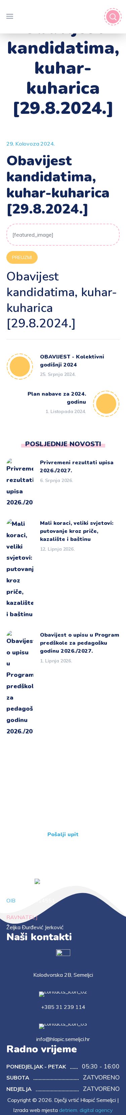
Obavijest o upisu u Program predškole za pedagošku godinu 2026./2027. (79, 643)
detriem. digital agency (86, 1110)
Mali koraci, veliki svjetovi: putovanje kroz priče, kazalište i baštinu (76, 531)
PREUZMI (22, 257)
